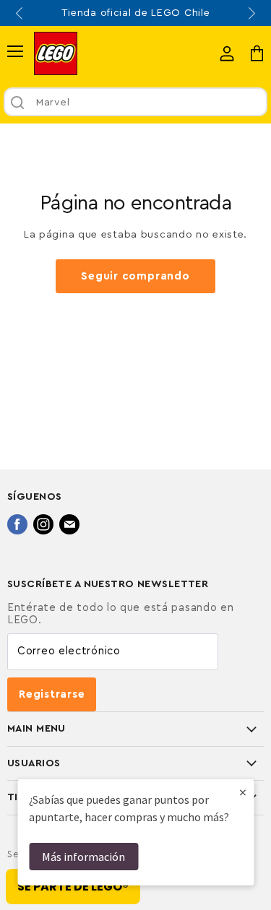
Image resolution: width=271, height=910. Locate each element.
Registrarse (52, 694)
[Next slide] (251, 13)
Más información (83, 856)
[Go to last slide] (20, 13)
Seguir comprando (135, 276)
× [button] (242, 792)
